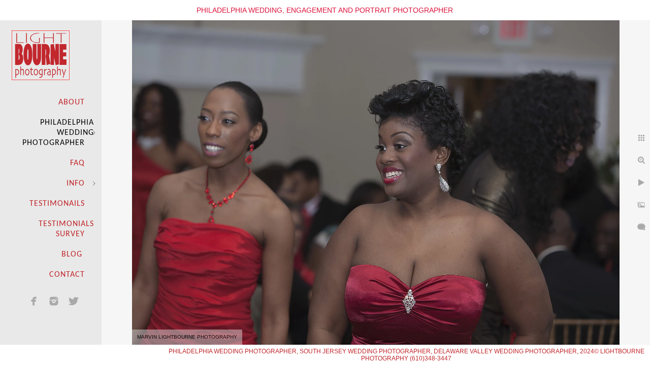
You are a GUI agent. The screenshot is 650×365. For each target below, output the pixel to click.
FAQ (77, 163)
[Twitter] (73, 301)
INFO (76, 183)
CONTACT (67, 275)
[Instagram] (53, 301)
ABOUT (71, 102)
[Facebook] (34, 301)
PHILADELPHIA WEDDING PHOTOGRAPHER (58, 133)
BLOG (73, 254)
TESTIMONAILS (57, 204)
